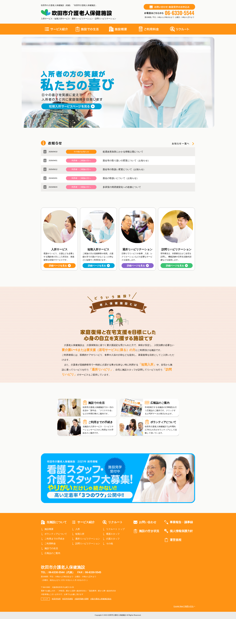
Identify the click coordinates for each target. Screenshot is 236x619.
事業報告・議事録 (181, 522)
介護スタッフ (113, 538)
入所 (77, 529)
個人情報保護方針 (181, 531)
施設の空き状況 (149, 531)
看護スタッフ (113, 534)
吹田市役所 (56, 599)
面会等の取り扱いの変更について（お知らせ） (126, 160)
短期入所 (79, 534)
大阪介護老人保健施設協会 (100, 599)
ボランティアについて (55, 534)
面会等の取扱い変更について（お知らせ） (124, 169)
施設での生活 (51, 548)
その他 (109, 543)
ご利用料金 (50, 543)
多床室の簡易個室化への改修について (122, 187)
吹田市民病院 (67, 599)
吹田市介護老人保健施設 (63, 567)
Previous (16, 82)
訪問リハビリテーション (87, 543)
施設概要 (48, 529)
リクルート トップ (115, 529)
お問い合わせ (147, 522)
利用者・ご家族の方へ (81, 160)
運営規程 (175, 539)
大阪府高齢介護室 (81, 599)
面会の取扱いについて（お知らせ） (121, 178)
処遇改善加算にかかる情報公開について (123, 152)
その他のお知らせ (81, 152)
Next (220, 82)
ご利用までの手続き (54, 538)
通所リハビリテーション (87, 538)
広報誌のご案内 (52, 553)
